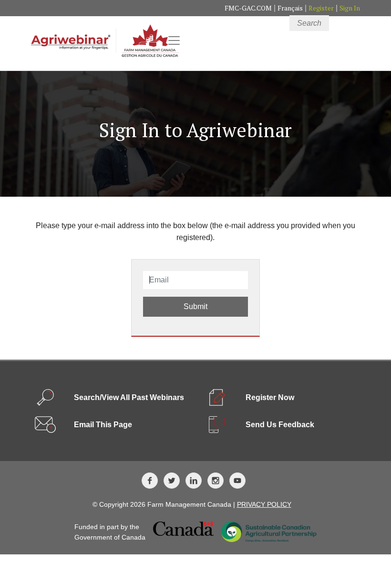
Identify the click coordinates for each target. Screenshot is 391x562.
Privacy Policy (264, 504)
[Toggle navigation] (174, 40)
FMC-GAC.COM (248, 7)
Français (290, 7)
